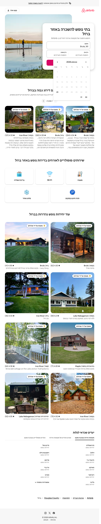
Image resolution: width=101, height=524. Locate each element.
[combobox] (68, 46)
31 (81, 97)
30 (86, 97)
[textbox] (79, 55)
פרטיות (53, 520)
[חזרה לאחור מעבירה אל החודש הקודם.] (86, 62)
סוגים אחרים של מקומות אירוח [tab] (60, 438)
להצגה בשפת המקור (35, 3)
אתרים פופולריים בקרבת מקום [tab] (34, 438)
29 (57, 92)
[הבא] (44, 101)
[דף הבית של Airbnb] (88, 10)
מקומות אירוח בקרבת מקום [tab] (84, 438)
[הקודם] (56, 101)
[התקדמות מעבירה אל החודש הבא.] (57, 62)
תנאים (46, 520)
